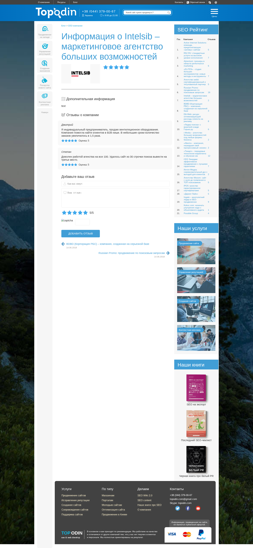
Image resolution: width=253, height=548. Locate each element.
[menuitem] (210, 2)
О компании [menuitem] (44, 2)
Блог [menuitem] (75, 2)
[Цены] (214, 11)
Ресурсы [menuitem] (61, 2)
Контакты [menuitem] (179, 2)
